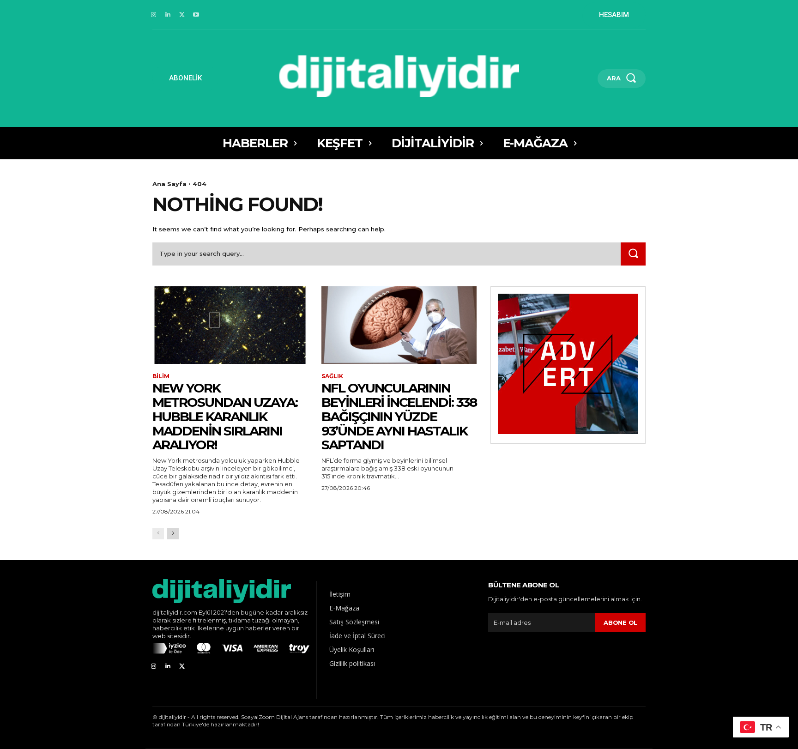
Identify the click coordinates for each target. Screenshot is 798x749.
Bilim (160, 376)
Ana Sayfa (169, 183)
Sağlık (332, 376)
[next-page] (173, 533)
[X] (182, 15)
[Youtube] (196, 15)
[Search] (633, 253)
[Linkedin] (168, 15)
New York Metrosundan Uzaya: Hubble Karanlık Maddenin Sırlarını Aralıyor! (224, 416)
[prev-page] (158, 533)
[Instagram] (153, 15)
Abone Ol (620, 622)
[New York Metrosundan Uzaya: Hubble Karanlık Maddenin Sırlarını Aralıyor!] (230, 325)
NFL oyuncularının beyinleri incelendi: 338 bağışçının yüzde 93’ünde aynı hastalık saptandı (399, 416)
